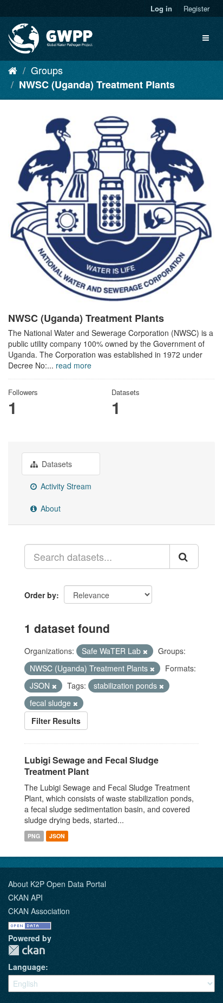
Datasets (56, 463)
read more (73, 365)
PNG (34, 836)
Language (26, 966)
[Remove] (145, 651)
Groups (47, 70)
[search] (184, 556)
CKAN (26, 950)
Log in (161, 8)
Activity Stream (64, 486)
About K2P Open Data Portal (57, 883)
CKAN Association (39, 910)
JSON (57, 836)
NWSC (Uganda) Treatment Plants (97, 84)
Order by (40, 595)
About (49, 508)
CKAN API (25, 897)
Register (196, 8)
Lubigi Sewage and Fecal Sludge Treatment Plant (91, 766)
